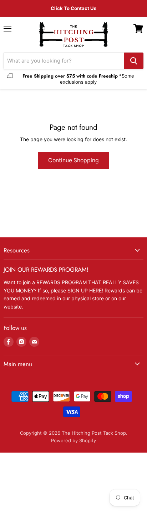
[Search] (133, 61)
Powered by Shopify (73, 440)
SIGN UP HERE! (86, 290)
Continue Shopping (73, 160)
